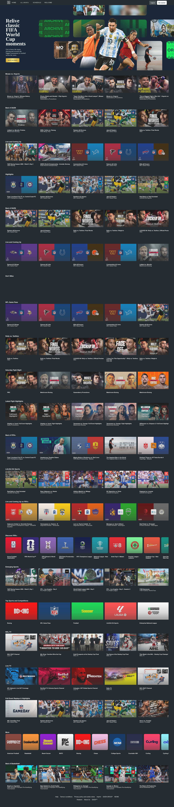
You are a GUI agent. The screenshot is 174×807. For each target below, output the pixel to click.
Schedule (37, 2)
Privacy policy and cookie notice (84, 797)
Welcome (48, 2)
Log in (153, 3)
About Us (87, 800)
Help (56, 797)
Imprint (99, 797)
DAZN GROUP (108, 797)
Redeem (79, 800)
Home (14, 2)
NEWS (116, 797)
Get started (161, 3)
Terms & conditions (66, 797)
